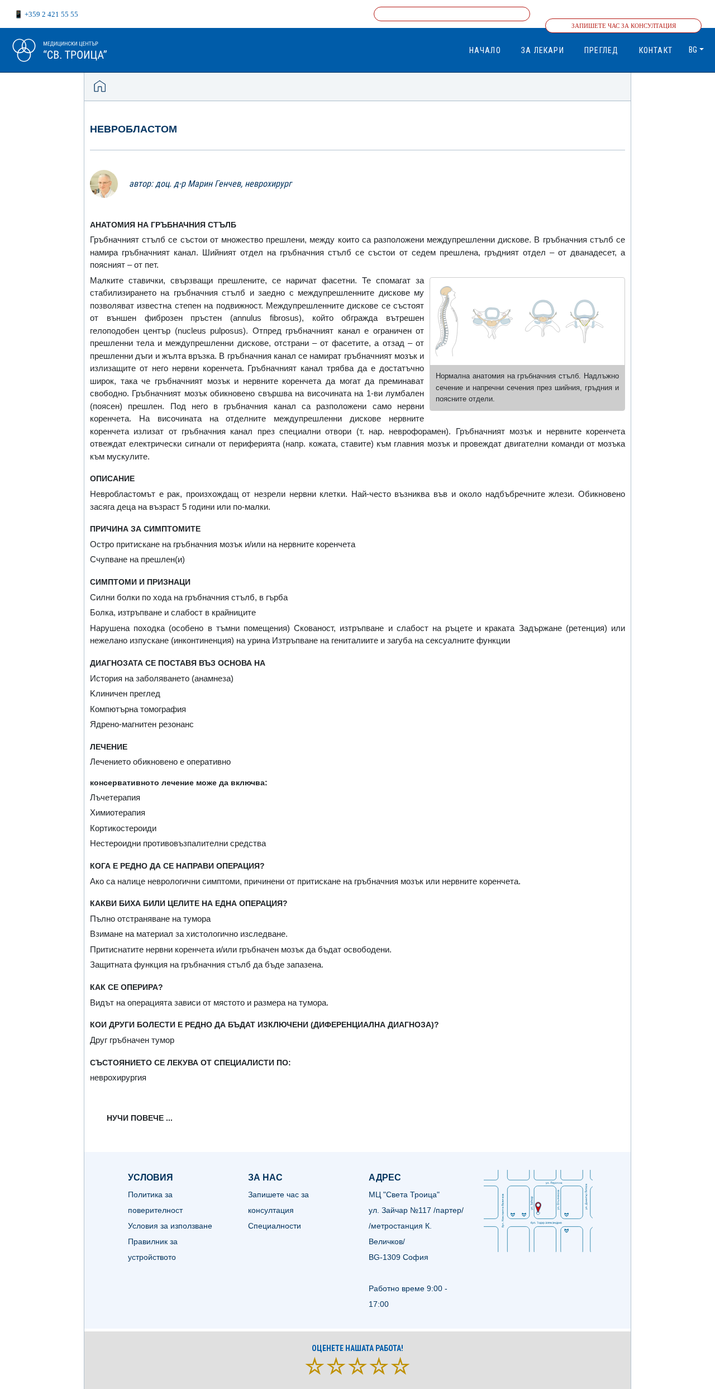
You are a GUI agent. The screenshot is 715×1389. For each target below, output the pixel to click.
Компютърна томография (138, 709)
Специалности (274, 1225)
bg (693, 49)
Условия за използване (170, 1225)
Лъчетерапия (115, 797)
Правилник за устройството (153, 1249)
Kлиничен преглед (125, 693)
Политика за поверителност (155, 1202)
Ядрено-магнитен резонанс (142, 724)
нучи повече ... (140, 1117)
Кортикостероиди (123, 828)
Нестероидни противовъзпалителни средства (178, 843)
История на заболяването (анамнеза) (161, 678)
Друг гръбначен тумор (132, 1040)
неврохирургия (118, 1077)
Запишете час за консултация (623, 25)
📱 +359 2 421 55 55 (46, 14)
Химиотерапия (117, 812)
